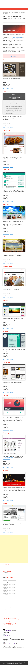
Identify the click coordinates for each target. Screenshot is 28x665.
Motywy (10, 12)
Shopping (6, 433)
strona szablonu (6, 88)
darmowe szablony (12, 579)
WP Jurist (6, 470)
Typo (4, 91)
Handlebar (6, 60)
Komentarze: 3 (5, 574)
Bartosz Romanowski (7, 571)
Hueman (5, 300)
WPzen (7, 4)
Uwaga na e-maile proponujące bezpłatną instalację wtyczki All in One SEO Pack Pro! (9, 623)
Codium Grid (6, 362)
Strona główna (5, 12)
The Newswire (7, 266)
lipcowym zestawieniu (8, 457)
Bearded (5, 395)
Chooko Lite (6, 130)
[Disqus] (14, 644)
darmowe (5, 579)
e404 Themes (8, 663)
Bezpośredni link (6, 564)
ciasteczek (20, 663)
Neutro (5, 503)
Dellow (5, 237)
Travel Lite (6, 204)
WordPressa (23, 662)
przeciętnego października (16, 37)
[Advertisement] (14, 549)
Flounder (5, 331)
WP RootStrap (7, 170)
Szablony (11, 577)
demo (11, 88)
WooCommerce (6, 459)
